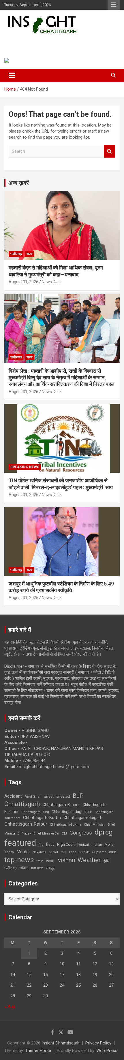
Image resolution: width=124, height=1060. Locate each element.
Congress (80, 833)
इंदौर (106, 861)
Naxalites (39, 852)
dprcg (104, 832)
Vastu (50, 861)
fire (41, 845)
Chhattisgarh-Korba (42, 817)
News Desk (52, 282)
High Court (66, 844)
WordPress (106, 1050)
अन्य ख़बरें (18, 182)
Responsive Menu (114, 5)
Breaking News (24, 467)
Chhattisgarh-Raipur (25, 824)
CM (64, 833)
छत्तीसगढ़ (10, 868)
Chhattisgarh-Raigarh (82, 817)
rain (64, 852)
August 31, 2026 (23, 282)
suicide (84, 852)
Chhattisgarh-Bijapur (61, 804)
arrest (49, 797)
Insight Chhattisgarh (44, 42)
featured (20, 843)
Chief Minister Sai (46, 833)
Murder (23, 851)
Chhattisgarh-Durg (35, 812)
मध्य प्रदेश (37, 868)
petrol (53, 852)
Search (109, 151)
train (40, 861)
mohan (96, 845)
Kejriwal (83, 845)
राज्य (30, 254)
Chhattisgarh (22, 804)
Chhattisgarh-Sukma (65, 824)
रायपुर (50, 868)
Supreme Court (104, 852)
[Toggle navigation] (12, 75)
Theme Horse (38, 1050)
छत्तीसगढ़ (16, 254)
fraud (50, 845)
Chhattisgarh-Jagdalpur (72, 811)
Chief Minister (94, 824)
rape (72, 852)
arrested (63, 796)
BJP (78, 795)
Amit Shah (33, 796)
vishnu (66, 860)
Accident (13, 796)
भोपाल (24, 867)
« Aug (9, 1006)
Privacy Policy (98, 1043)
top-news (19, 860)
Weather (89, 860)
